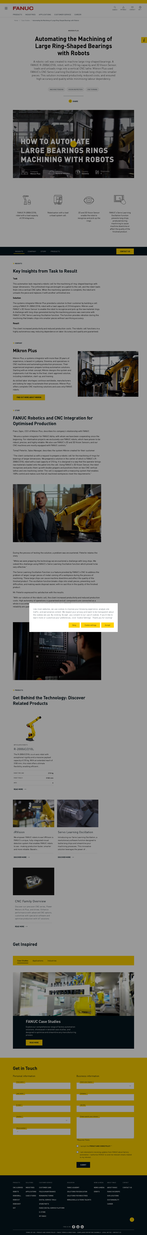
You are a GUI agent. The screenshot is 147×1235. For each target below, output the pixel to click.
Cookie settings (90, 625)
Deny (74, 625)
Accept (107, 625)
